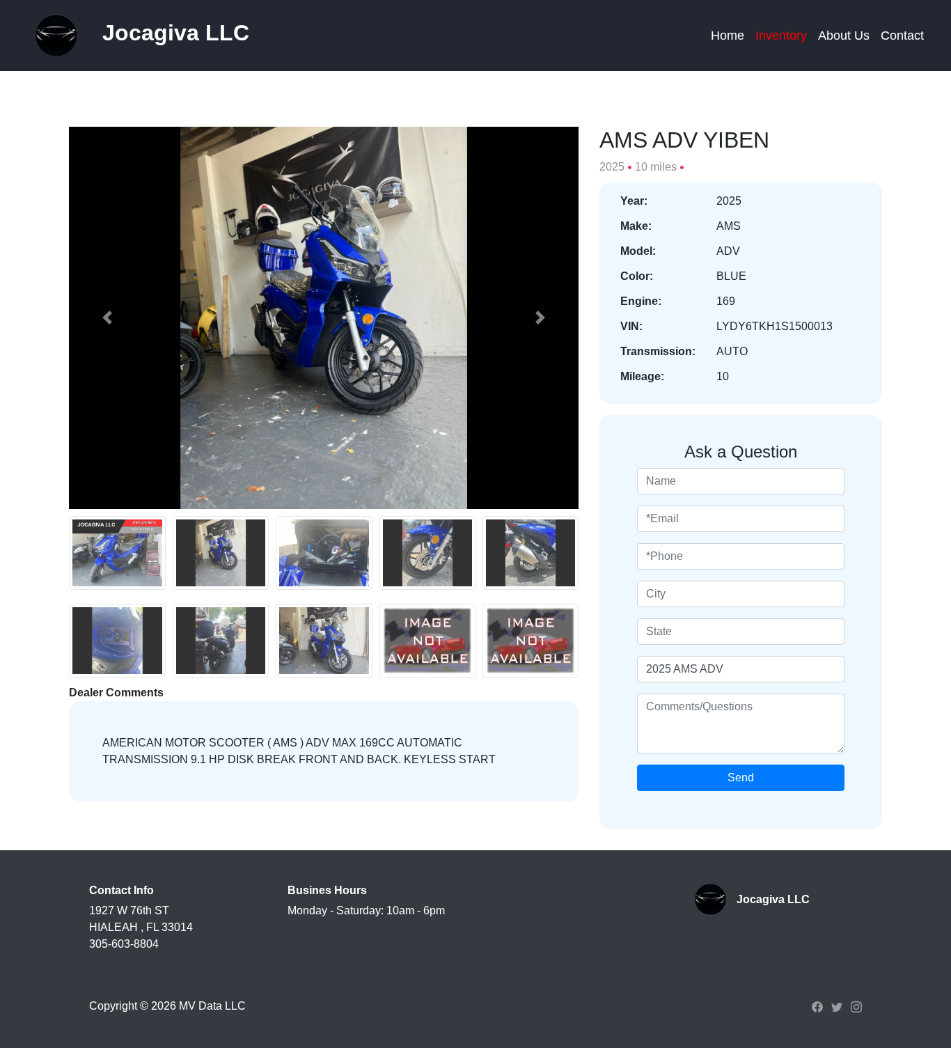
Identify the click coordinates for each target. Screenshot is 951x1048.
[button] (107, 318)
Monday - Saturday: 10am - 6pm (366, 910)
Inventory (781, 35)
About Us (844, 35)
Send (741, 777)
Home (727, 35)
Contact (902, 35)
